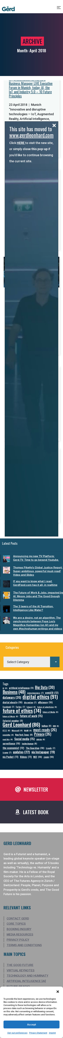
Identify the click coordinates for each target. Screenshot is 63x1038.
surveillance (11, 743)
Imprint (52, 1033)
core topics (16, 923)
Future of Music (10, 716)
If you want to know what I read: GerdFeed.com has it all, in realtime (35, 583)
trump (7, 752)
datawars (12, 697)
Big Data (45, 687)
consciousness (35, 692)
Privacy (42, 734)
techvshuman (29, 743)
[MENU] (59, 9)
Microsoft (17, 730)
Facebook (8, 706)
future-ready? (18, 986)
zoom (49, 756)
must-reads (45, 729)
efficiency (45, 702)
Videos (26, 756)
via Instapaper (43, 751)
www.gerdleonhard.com (31, 135)
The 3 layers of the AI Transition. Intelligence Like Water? (33, 608)
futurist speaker (13, 720)
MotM (28, 730)
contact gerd (18, 918)
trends (50, 748)
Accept (31, 1024)
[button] (57, 991)
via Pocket (10, 756)
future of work (31, 715)
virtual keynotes (20, 970)
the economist (13, 747)
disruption (30, 702)
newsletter (8, 734)
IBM (56, 725)
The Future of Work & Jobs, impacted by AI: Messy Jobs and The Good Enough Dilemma (38, 596)
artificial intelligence (21, 687)
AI (5, 688)
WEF (37, 756)
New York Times (24, 734)
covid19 (51, 692)
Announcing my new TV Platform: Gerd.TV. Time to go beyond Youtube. (36, 558)
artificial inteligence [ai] (26, 981)
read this (8, 739)
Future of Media (50, 711)
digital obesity (12, 702)
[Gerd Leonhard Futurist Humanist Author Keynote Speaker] (8, 9)
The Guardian (35, 747)
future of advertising (47, 706)
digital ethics (40, 696)
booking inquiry (19, 929)
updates (21, 751)
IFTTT (6, 730)
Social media (24, 738)
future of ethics (22, 710)
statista (40, 739)
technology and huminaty (27, 975)
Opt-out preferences (17, 1033)
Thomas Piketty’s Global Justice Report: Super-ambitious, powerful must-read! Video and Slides (37, 571)
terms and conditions (24, 945)
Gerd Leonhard (21, 724)
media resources (20, 934)
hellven (46, 725)
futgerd (31, 706)
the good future (20, 965)
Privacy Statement (38, 1033)
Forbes (20, 706)
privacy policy (18, 939)
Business (14, 691)
